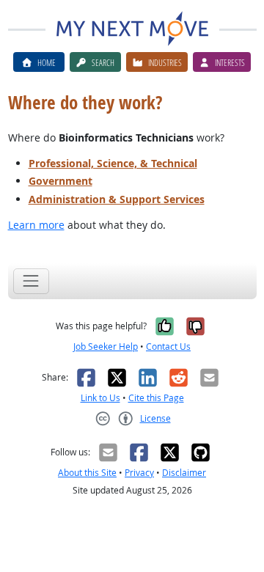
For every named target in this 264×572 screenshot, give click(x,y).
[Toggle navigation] (31, 281)
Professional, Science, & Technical (113, 163)
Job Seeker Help (105, 346)
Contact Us (168, 346)
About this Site (87, 472)
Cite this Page (156, 398)
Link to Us (100, 398)
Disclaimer (184, 472)
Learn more (36, 225)
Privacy (139, 472)
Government (60, 181)
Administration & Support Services (117, 199)
